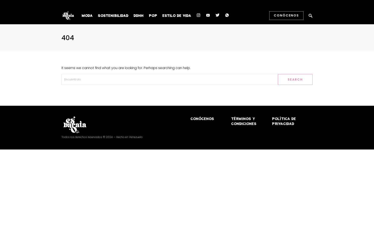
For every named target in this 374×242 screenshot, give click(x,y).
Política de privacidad (284, 121)
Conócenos (286, 15)
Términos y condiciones (243, 121)
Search (295, 79)
